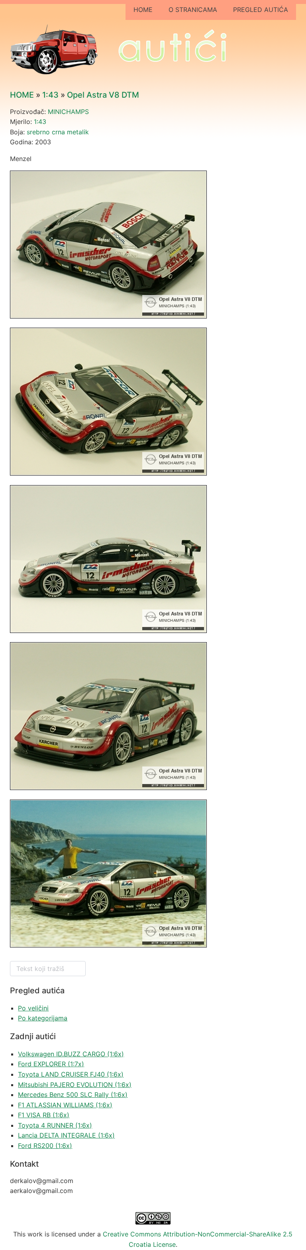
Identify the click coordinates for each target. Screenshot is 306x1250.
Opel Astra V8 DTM (103, 95)
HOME (143, 10)
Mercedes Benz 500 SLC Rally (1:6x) (73, 1095)
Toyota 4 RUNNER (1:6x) (55, 1125)
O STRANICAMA (193, 10)
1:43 (50, 95)
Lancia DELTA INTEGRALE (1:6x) (66, 1135)
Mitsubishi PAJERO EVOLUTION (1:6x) (74, 1085)
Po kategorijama (42, 1018)
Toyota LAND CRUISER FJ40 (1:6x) (71, 1074)
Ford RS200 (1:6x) (45, 1146)
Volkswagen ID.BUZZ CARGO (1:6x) (71, 1054)
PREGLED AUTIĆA (260, 10)
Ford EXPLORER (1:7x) (51, 1064)
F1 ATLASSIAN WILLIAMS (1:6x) (65, 1105)
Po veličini (33, 1008)
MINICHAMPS (68, 112)
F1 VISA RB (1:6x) (43, 1115)
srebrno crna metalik (58, 132)
